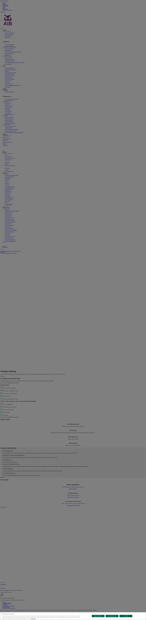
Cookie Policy (33, 618)
